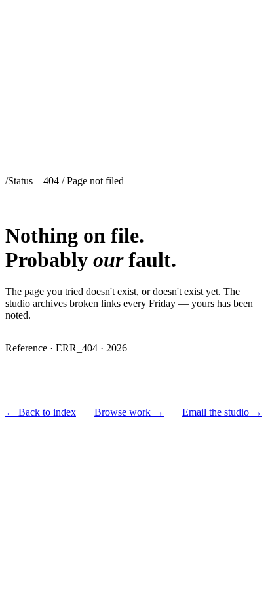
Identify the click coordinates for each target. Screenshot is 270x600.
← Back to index (40, 412)
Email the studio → (222, 412)
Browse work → (129, 412)
